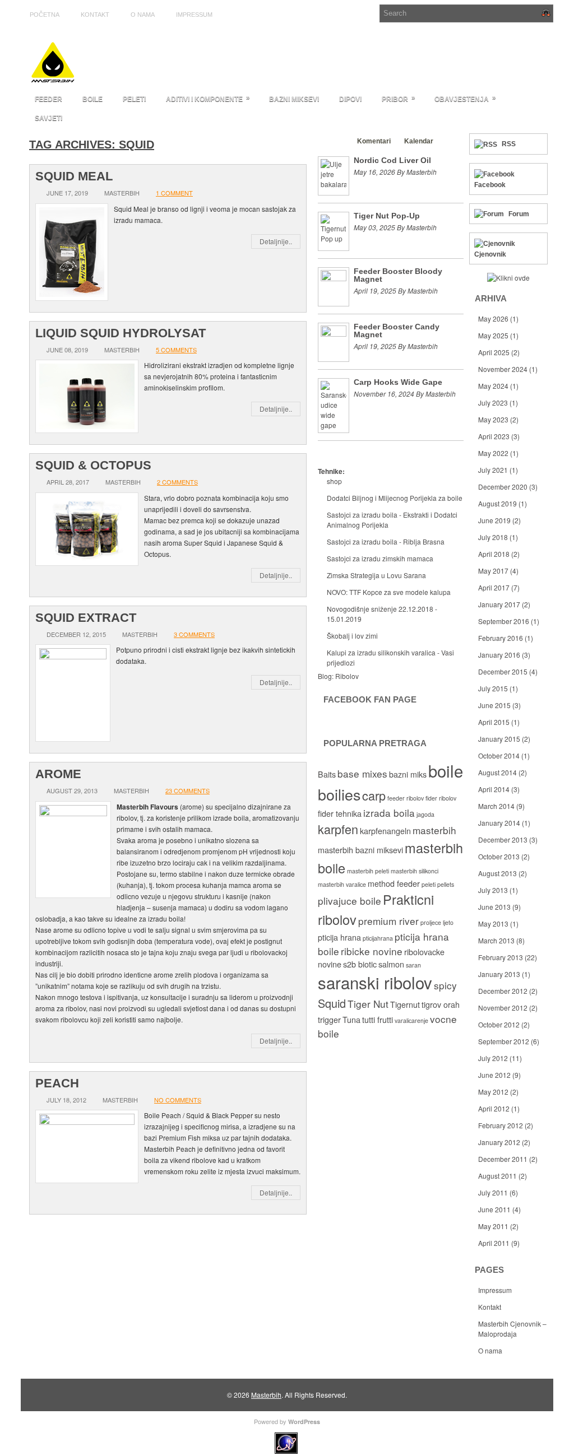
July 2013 (493, 890)
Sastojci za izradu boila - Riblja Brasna (386, 541)
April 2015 (494, 722)
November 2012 (502, 1007)
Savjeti (48, 118)
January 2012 (499, 1142)
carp (374, 795)
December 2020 (502, 486)
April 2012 (494, 1108)
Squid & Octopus (93, 465)
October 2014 (499, 755)
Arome (58, 774)
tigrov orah (441, 1004)
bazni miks (408, 774)
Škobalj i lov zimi (352, 635)
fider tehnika (340, 813)
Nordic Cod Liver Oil (392, 160)
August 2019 (497, 503)
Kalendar (418, 141)
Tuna (351, 1019)
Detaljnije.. (276, 241)
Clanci (333, 141)
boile (445, 770)
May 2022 (493, 453)
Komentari (374, 141)
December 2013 (502, 839)
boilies (339, 794)
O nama (143, 14)
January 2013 (499, 974)
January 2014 (499, 822)
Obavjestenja (465, 98)
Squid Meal (74, 176)
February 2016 (500, 638)
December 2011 (502, 1159)
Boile (92, 99)
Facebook (490, 185)
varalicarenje (411, 1020)
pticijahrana (378, 938)
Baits (327, 774)
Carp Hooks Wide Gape (398, 382)
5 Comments (176, 349)
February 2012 (500, 1125)
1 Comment (174, 192)
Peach (57, 1083)
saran (413, 965)
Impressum (194, 14)
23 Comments (187, 790)
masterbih (434, 830)
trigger (329, 1019)
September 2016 (503, 621)
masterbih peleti (368, 871)
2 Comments (177, 481)
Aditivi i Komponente (208, 98)
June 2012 (494, 1075)
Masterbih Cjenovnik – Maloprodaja (512, 1328)
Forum (518, 214)
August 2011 (497, 1175)
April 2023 (494, 436)
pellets (445, 884)
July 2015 (493, 688)
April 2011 (494, 1243)
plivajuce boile (349, 901)
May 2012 (493, 1091)
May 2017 (493, 570)
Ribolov (347, 676)
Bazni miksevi (294, 99)
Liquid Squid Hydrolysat (120, 333)
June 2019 (494, 520)
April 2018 (494, 554)
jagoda (425, 814)
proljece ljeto (436, 922)
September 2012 (503, 1041)
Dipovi (350, 99)
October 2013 (499, 856)
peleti (429, 884)
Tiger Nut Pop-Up (387, 215)
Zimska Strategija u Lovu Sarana (376, 575)
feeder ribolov (405, 798)
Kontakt (95, 14)
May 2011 (493, 1226)
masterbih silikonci (414, 871)
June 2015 (494, 705)
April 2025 (494, 352)
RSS (509, 144)
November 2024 (502, 369)
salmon (391, 964)
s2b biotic (360, 964)
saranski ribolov (375, 982)
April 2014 (494, 789)
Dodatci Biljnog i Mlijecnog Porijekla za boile (394, 498)
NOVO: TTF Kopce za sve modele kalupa (389, 592)
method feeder (394, 883)
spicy (445, 985)
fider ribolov (440, 798)
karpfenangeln (385, 830)
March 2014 (496, 806)
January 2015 (499, 738)
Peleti (134, 99)
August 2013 (497, 873)
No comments (177, 1099)
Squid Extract (85, 618)
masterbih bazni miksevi (360, 849)
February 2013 (500, 957)
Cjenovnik (490, 254)
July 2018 (493, 537)
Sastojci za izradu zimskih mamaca (380, 558)
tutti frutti (377, 1019)
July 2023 (493, 402)
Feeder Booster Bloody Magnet (398, 275)
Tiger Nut (368, 1004)
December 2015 (502, 671)
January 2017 (499, 604)
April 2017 (494, 587)
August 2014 (497, 772)
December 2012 (502, 991)
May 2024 (493, 385)
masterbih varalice (342, 884)
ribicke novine (371, 951)
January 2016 (499, 654)
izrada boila (389, 813)
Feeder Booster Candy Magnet (396, 330)
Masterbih (266, 1394)
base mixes (362, 773)
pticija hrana (339, 937)
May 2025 (493, 335)
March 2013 (496, 940)
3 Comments (194, 634)
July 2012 (493, 1058)
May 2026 (493, 318)
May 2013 (493, 923)
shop (334, 481)
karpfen (338, 829)
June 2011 (494, 1209)
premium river (388, 921)
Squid (332, 1003)
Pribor (398, 98)
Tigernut (405, 1004)
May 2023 (493, 419)
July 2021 (493, 470)
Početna (44, 14)
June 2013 (494, 906)
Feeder (48, 99)
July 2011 (493, 1192)
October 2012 (499, 1024)
